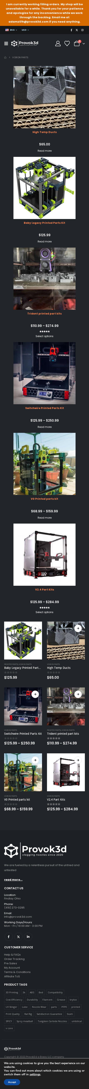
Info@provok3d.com (18, 917)
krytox (73, 999)
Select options (44, 336)
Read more (45, 150)
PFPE (64, 1006)
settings (35, 1074)
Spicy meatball (25, 1021)
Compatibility (55, 992)
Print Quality (13, 1013)
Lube (25, 1006)
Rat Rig (28, 1013)
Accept (12, 1082)
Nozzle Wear (39, 1006)
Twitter (18, 937)
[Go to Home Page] (5, 57)
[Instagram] (82, 30)
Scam (70, 1013)
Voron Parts (25, 664)
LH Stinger (11, 1006)
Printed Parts (11, 664)
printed (75, 1006)
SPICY (9, 1021)
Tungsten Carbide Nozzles (52, 1021)
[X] (76, 30)
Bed (41, 992)
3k (24, 992)
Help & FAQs (12, 955)
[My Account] (58, 43)
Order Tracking (14, 959)
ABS (32, 992)
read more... (13, 880)
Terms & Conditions (17, 972)
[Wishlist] (67, 43)
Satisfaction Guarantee (49, 1013)
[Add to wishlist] (40, 664)
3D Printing (12, 992)
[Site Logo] (24, 43)
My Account (12, 968)
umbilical (77, 1021)
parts (54, 1006)
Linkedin (28, 937)
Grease (61, 999)
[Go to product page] (23, 640)
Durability (32, 999)
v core (9, 1028)
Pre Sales (10, 963)
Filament (47, 999)
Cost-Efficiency (14, 999)
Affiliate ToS (12, 976)
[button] (7, 43)
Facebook (9, 937)
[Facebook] (71, 30)
